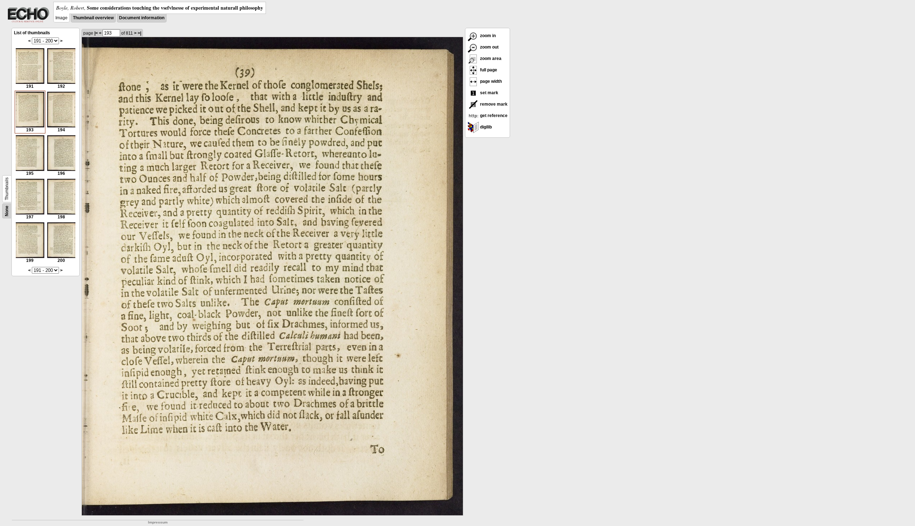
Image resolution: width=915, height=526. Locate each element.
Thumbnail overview (93, 17)
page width (490, 81)
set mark (488, 92)
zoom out (489, 47)
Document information (141, 17)
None (6, 211)
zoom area (490, 58)
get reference (493, 115)
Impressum (158, 522)
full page (488, 69)
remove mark (493, 104)
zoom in (487, 35)
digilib (485, 127)
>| (139, 33)
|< (96, 33)
